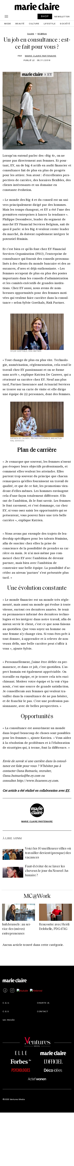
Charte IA (43, 1002)
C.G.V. (6, 1011)
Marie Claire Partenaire (40, 55)
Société (65, 23)
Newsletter (62, 16)
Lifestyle (50, 23)
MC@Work (37, 896)
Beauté (19, 23)
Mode (7, 23)
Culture (34, 23)
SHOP (45, 16)
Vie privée (9, 1019)
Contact (42, 1011)
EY (67, 790)
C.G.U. (6, 1002)
